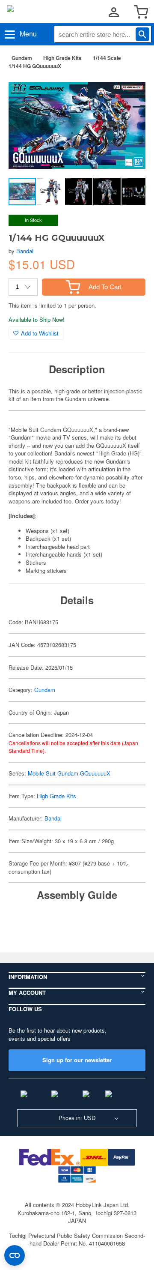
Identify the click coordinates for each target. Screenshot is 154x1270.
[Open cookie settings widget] (14, 1255)
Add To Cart (105, 287)
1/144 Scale (107, 58)
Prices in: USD (77, 1118)
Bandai (24, 251)
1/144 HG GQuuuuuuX (35, 66)
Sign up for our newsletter (77, 1060)
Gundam (22, 58)
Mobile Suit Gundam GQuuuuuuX (69, 773)
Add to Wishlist (40, 333)
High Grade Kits (62, 58)
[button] (130, 89)
